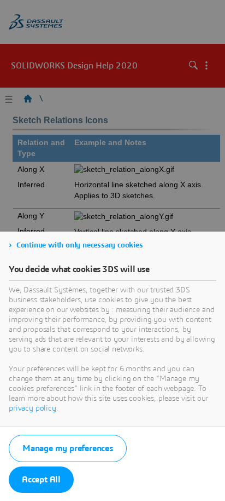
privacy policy (32, 408)
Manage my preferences (67, 448)
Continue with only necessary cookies (79, 245)
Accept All (41, 479)
